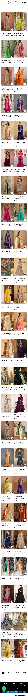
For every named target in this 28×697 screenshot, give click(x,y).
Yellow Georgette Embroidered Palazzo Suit (7, 307)
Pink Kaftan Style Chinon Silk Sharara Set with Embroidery (20, 62)
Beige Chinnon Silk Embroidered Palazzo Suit (7, 89)
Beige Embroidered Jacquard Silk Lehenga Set (7, 362)
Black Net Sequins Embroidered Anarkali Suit (20, 607)
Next (24, 673)
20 (19, 673)
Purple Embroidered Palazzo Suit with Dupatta (19, 144)
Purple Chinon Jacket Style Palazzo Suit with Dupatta (20, 498)
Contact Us (14, 683)
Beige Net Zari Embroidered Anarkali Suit (20, 552)
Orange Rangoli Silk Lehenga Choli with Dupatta (19, 661)
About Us (5, 683)
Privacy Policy (18, 688)
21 (21, 673)
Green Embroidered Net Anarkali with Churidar (7, 389)
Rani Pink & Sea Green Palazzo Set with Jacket (7, 280)
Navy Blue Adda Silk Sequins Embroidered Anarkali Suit (7, 552)
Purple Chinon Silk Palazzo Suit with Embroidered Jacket (19, 362)
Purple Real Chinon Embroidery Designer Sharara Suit (7, 253)
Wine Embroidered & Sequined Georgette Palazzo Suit (7, 171)
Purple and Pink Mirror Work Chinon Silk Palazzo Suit (19, 116)
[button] (12, 29)
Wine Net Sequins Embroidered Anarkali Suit (20, 416)
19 (16, 673)
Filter (8, 695)
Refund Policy (14, 686)
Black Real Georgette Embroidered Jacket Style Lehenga (7, 198)
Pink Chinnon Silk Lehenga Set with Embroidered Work (7, 225)
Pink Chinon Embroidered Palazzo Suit (7, 144)
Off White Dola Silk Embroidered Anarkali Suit (7, 334)
